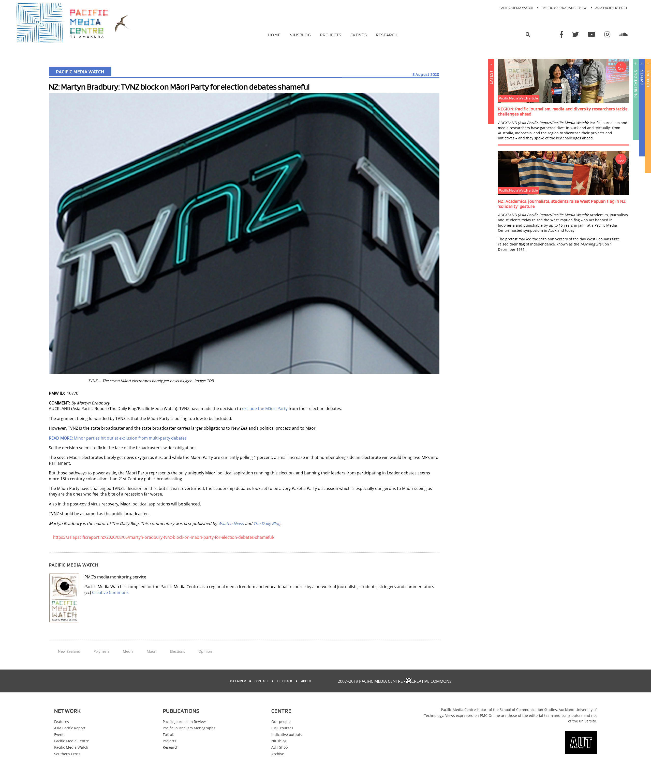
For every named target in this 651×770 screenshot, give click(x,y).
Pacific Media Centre (71, 740)
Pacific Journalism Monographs (189, 727)
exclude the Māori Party (265, 408)
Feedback (284, 681)
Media (128, 651)
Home (274, 34)
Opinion (205, 651)
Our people (281, 721)
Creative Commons (110, 592)
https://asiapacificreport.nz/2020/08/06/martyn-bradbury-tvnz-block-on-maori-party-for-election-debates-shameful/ (163, 537)
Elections (177, 651)
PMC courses (282, 727)
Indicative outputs (286, 734)
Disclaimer (237, 681)
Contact (261, 681)
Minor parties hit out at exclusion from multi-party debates (118, 438)
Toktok (168, 734)
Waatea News (231, 523)
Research (387, 34)
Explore (647, 78)
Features (61, 721)
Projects (330, 34)
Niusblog (300, 34)
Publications (635, 84)
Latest (491, 77)
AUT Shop (279, 747)
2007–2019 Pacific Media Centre (370, 681)
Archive (277, 753)
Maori (152, 651)
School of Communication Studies (528, 709)
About (306, 681)
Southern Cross (67, 753)
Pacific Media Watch (516, 8)
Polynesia (102, 651)
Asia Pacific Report (611, 8)
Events (358, 34)
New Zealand (69, 651)
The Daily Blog (266, 523)
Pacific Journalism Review (564, 8)
